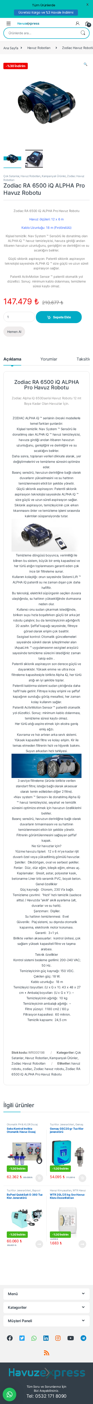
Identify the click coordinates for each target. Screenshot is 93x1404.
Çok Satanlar (11, 176)
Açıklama (12, 359)
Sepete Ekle (62, 317)
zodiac (27, 1069)
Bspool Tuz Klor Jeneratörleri (23, 1192)
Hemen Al (14, 332)
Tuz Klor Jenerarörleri (62, 1124)
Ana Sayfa (10, 48)
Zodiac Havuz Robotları (28, 1063)
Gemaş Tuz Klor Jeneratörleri (66, 1126)
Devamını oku (36, 1244)
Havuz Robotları (38, 48)
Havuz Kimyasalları (60, 1190)
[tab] (12, 361)
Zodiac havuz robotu (49, 1069)
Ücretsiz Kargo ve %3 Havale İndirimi (46, 12)
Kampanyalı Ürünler (54, 176)
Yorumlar (48, 359)
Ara (83, 33)
